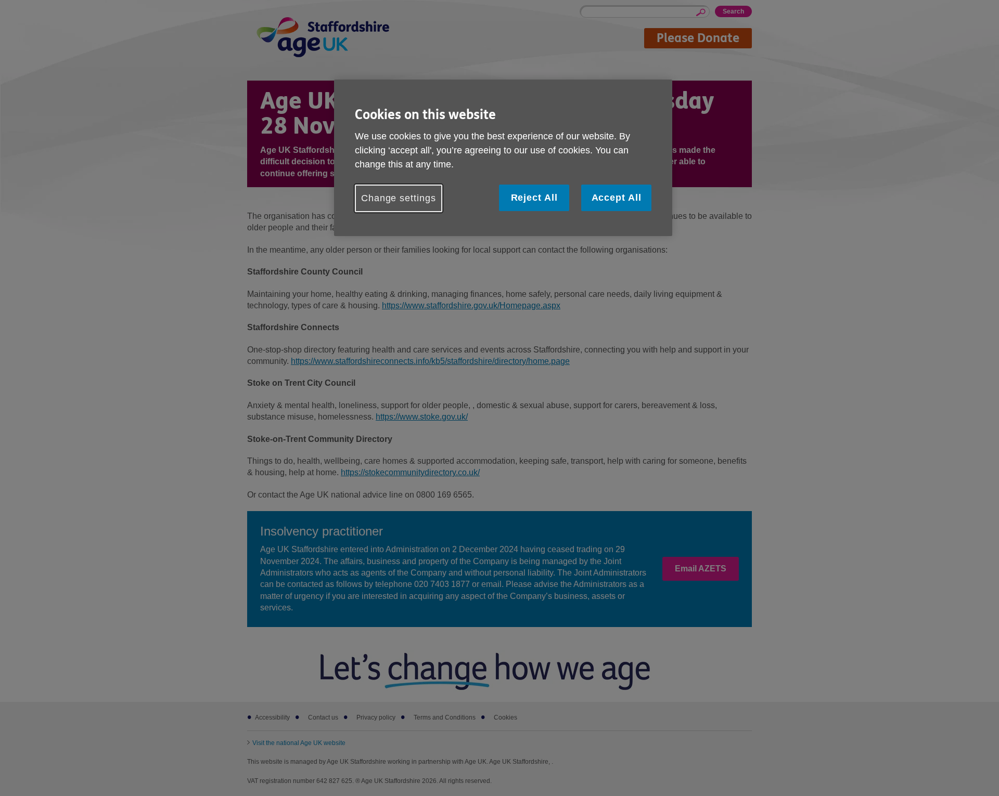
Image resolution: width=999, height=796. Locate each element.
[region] (503, 158)
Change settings (398, 198)
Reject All (534, 197)
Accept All (617, 197)
